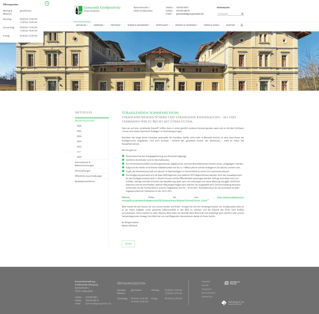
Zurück (128, 243)
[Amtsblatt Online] (232, 283)
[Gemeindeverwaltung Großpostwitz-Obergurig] (97, 10)
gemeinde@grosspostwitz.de (190, 13)
